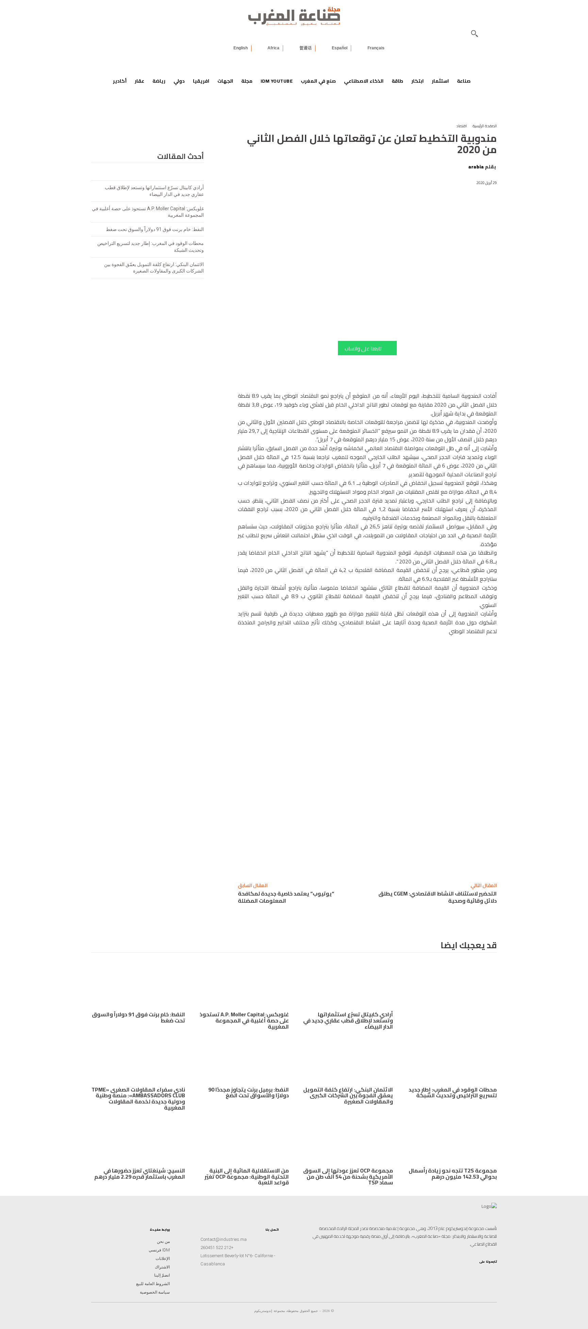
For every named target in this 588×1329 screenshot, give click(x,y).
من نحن (163, 1241)
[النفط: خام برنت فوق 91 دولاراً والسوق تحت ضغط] (138, 985)
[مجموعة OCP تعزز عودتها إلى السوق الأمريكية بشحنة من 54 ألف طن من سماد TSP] (346, 1140)
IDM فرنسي (159, 1250)
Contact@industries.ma (223, 1239)
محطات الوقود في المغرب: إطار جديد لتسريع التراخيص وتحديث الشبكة (453, 1092)
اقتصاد (461, 125)
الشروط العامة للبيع (153, 1283)
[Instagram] (491, 1272)
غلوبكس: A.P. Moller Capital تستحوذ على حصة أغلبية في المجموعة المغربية (244, 1020)
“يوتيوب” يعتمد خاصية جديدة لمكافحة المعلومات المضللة (286, 897)
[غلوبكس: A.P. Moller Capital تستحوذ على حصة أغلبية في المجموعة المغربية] (242, 985)
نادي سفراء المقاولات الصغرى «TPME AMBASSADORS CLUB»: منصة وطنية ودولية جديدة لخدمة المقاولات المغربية (138, 1098)
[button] (474, 33)
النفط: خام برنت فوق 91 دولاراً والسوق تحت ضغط (155, 229)
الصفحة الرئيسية (485, 125)
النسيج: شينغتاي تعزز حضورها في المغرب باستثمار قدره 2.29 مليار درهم (139, 1173)
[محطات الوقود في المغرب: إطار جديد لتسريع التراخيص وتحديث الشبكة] (450, 1059)
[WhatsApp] (419, 859)
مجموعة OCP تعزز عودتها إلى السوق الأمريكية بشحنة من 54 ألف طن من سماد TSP (348, 1176)
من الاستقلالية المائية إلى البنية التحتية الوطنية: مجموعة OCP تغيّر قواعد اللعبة (247, 1176)
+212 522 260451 (216, 1247)
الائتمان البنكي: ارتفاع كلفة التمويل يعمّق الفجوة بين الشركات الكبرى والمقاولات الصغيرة (348, 1095)
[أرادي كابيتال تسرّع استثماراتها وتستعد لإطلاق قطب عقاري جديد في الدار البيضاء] (346, 985)
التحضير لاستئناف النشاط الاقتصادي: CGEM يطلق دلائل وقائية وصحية (437, 897)
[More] (356, 859)
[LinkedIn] (469, 1272)
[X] (404, 859)
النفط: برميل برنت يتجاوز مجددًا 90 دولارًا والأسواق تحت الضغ (248, 1092)
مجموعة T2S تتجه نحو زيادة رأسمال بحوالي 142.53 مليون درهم (453, 1173)
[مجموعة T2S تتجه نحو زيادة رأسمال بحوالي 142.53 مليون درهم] (450, 1140)
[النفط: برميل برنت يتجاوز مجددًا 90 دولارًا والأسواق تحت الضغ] (242, 1059)
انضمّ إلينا (162, 1275)
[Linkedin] (435, 859)
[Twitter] (447, 1272)
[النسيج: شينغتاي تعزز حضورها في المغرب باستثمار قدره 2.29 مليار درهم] (138, 1140)
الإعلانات (163, 1258)
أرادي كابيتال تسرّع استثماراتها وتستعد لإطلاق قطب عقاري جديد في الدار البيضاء (348, 1020)
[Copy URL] (451, 859)
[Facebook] (388, 859)
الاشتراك (162, 1267)
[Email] (372, 859)
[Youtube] (458, 1272)
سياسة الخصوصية (155, 1292)
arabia (476, 166)
